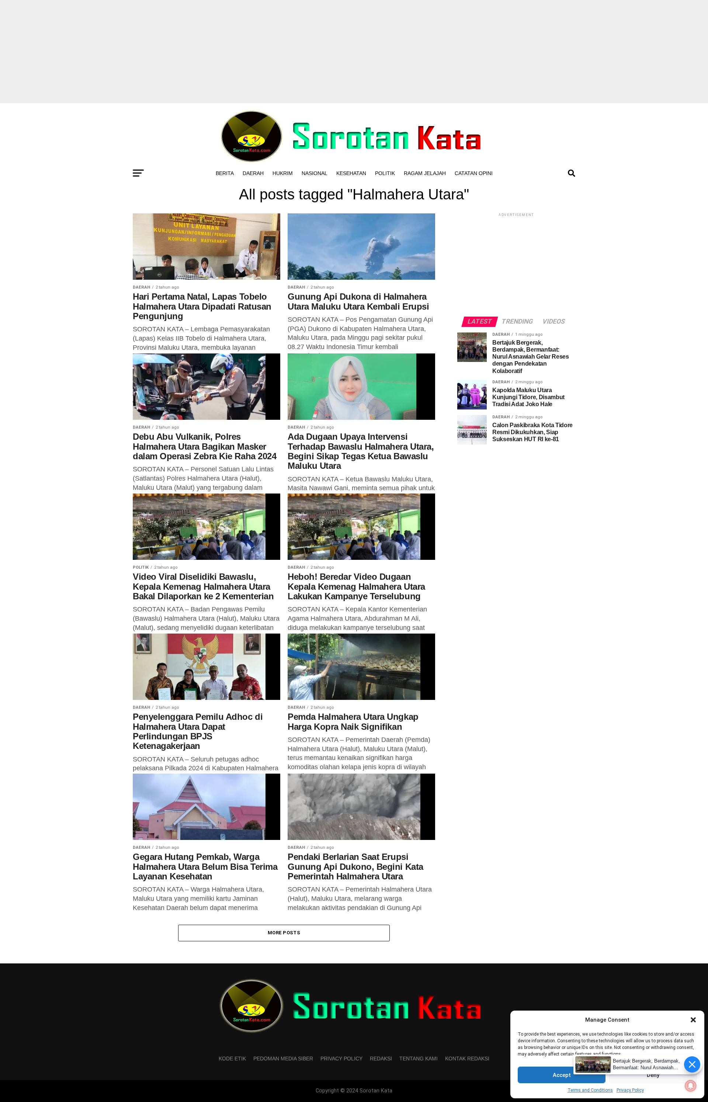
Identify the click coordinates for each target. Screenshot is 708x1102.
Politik (385, 173)
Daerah (253, 173)
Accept (562, 1075)
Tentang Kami (418, 1058)
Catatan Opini (474, 173)
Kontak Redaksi (467, 1058)
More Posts (284, 932)
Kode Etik (232, 1058)
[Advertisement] (354, 51)
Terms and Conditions (590, 1090)
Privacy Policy (630, 1090)
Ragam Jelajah (425, 173)
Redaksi (381, 1058)
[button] (693, 1019)
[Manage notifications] (691, 1086)
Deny (653, 1075)
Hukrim (283, 173)
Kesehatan (351, 173)
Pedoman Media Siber (283, 1058)
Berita (225, 173)
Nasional (314, 173)
